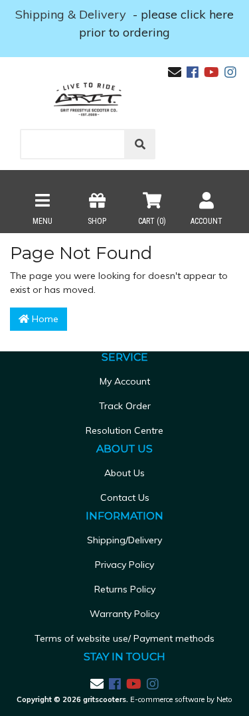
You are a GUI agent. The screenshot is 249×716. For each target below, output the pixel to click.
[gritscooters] (88, 99)
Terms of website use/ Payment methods (124, 638)
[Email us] (174, 72)
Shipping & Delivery (72, 14)
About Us (124, 473)
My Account (125, 381)
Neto (224, 699)
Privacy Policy (124, 565)
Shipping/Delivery (124, 540)
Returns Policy (124, 589)
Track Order (125, 406)
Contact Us (124, 497)
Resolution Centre (124, 430)
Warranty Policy (124, 614)
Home (43, 319)
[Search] (140, 144)
